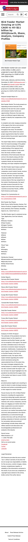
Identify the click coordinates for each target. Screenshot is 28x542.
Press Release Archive (16, 532)
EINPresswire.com (19, 82)
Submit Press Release (14, 536)
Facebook (4, 444)
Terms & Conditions (14, 539)
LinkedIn (4, 448)
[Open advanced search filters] (21, 14)
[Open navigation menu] (2, 14)
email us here (5, 440)
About (6, 532)
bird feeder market (14, 84)
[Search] (18, 14)
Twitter (3, 446)
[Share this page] (26, 14)
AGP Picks (4, 2)
